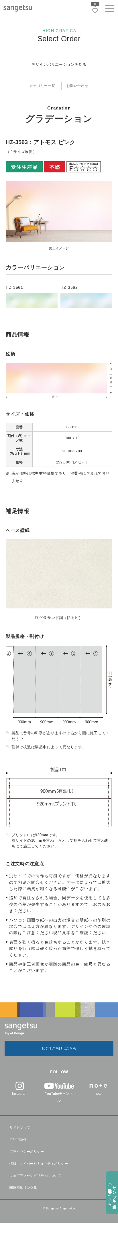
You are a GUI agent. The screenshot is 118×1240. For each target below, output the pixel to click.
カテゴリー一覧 (42, 86)
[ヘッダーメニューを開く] (109, 9)
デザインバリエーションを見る (59, 64)
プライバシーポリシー (26, 1152)
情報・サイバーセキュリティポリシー (38, 1164)
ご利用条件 (18, 1140)
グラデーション (59, 119)
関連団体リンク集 (23, 1188)
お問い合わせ (77, 86)
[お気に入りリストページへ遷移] (95, 10)
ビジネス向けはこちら (59, 1048)
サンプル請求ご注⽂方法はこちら (112, 1192)
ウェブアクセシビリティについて (35, 1176)
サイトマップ (19, 1128)
